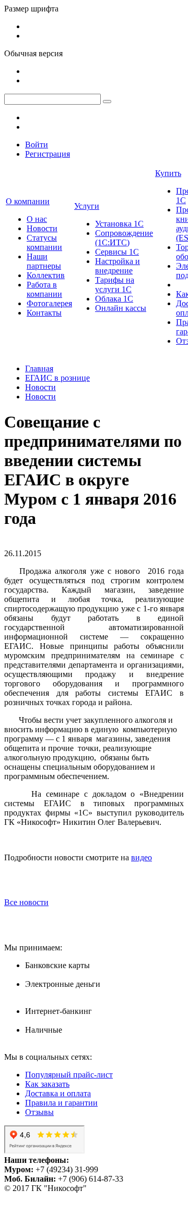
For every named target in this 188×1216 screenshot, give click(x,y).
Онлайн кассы (120, 308)
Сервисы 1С (117, 251)
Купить (168, 173)
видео (141, 857)
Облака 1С (114, 298)
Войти (36, 144)
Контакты (44, 312)
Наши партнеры (44, 261)
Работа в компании (44, 289)
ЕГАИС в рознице (57, 377)
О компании (28, 201)
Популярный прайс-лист (69, 1074)
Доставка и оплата (58, 1093)
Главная (39, 368)
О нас (37, 219)
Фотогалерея (49, 303)
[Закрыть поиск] (107, 101)
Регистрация (47, 153)
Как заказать (47, 1084)
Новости (42, 228)
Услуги (86, 206)
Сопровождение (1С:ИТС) (124, 238)
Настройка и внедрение (117, 266)
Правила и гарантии (61, 1102)
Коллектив (46, 275)
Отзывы (39, 1112)
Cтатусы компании (44, 242)
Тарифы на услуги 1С (114, 284)
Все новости (26, 902)
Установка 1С (119, 223)
